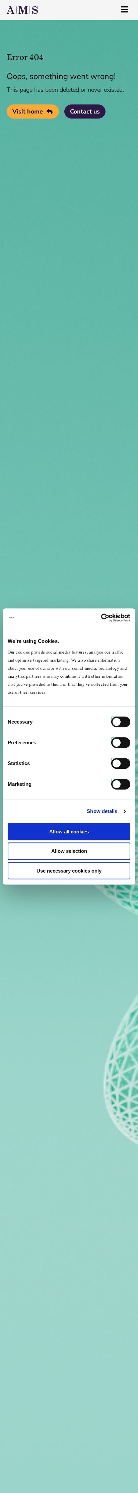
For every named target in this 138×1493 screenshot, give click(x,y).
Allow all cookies (69, 831)
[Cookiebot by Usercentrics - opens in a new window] (101, 617)
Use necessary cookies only (69, 871)
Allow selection (69, 851)
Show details (102, 811)
